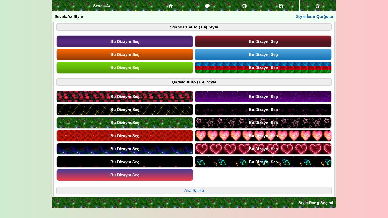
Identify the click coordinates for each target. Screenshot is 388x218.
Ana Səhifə (194, 190)
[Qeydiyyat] (318, 5)
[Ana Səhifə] (170, 5)
